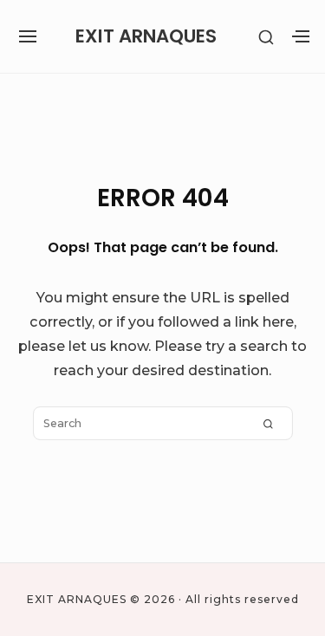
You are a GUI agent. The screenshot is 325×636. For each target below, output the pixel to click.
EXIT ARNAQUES (146, 36)
